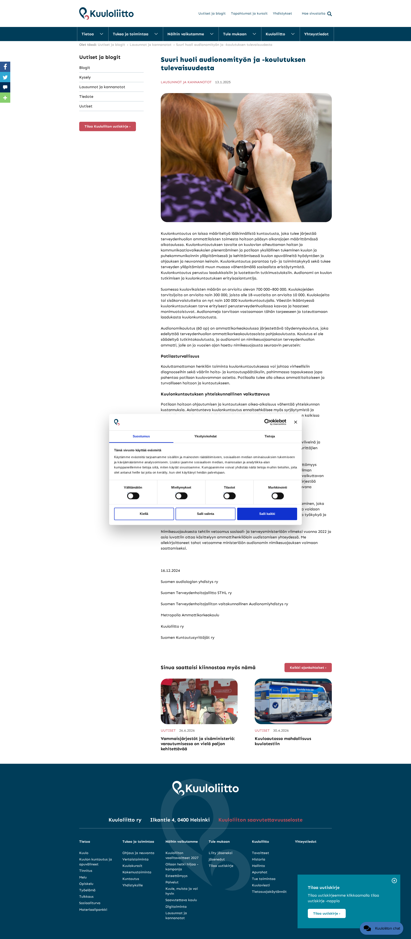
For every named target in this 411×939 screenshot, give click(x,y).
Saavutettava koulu (181, 900)
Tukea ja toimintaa (130, 34)
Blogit (84, 67)
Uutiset (85, 106)
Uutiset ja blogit (212, 13)
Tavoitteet (260, 853)
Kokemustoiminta (136, 872)
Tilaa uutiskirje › (326, 913)
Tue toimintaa (263, 879)
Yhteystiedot (316, 34)
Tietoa (88, 34)
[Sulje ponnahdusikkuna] (394, 881)
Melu (83, 877)
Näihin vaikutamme (185, 34)
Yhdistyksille (132, 885)
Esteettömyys (176, 876)
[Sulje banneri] (295, 422)
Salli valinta (205, 514)
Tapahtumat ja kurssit (249, 13)
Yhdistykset (282, 13)
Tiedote (86, 96)
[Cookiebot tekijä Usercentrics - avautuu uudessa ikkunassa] (267, 422)
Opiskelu (86, 884)
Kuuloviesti (261, 885)
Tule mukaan (235, 34)
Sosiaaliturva (89, 903)
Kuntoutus (130, 879)
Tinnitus (85, 871)
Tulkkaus (86, 896)
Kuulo (83, 853)
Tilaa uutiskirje (221, 866)
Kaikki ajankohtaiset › (308, 668)
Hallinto (258, 866)
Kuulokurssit (132, 866)
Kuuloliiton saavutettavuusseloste (260, 820)
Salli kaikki (267, 514)
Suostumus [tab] (141, 436)
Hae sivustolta (313, 13)
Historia (258, 859)
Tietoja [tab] (270, 436)
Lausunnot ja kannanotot (102, 87)
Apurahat (259, 872)
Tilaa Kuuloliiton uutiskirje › (108, 126)
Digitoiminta (176, 907)
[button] (381, 928)
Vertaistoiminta (135, 859)
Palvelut (172, 882)
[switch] (177, 494)
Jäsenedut (217, 859)
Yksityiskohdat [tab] (205, 436)
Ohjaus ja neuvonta (138, 853)
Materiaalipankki (93, 910)
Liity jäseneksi (220, 853)
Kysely (85, 77)
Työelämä (87, 890)
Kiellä (144, 514)
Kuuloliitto (275, 34)
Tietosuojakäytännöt (269, 892)
